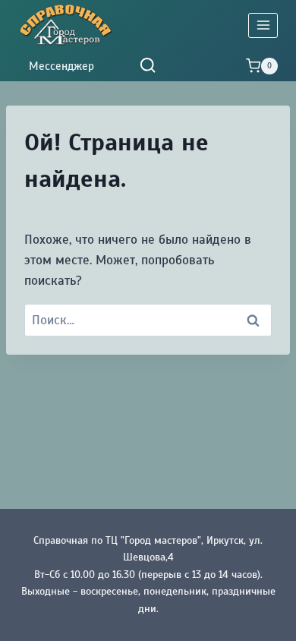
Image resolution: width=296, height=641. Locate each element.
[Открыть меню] (263, 25)
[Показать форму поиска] (147, 65)
